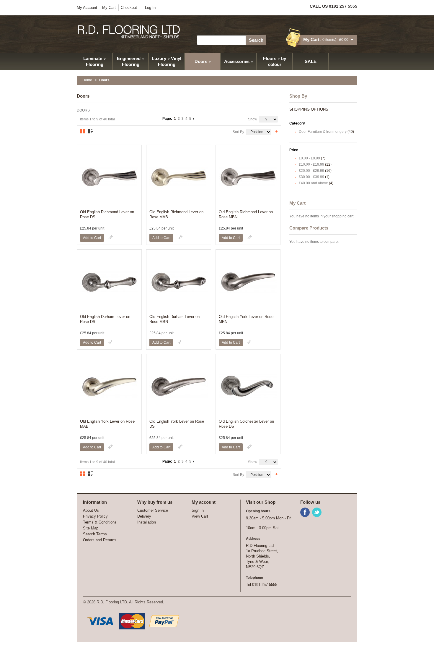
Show (252, 119)
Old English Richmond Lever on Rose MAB (176, 214)
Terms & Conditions (100, 522)
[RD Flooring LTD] (129, 32)
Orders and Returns (99, 540)
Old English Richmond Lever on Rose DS (107, 214)
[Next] (193, 119)
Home (87, 80)
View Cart (200, 516)
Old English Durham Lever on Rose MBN (174, 319)
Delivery (144, 516)
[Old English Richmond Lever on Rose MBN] (248, 177)
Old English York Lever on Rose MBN (246, 319)
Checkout (129, 7)
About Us (91, 510)
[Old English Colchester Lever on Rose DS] (248, 386)
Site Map (90, 528)
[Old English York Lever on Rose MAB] (109, 386)
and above (313, 183)
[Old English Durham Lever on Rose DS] (109, 282)
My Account (87, 7)
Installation (146, 522)
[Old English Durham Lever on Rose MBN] (178, 282)
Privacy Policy (95, 516)
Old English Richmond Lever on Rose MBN (246, 214)
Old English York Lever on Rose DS (176, 424)
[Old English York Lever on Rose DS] (178, 386)
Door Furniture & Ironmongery (323, 132)
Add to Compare (110, 237)
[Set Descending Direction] (276, 131)
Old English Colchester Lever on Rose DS (246, 424)
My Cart (109, 7)
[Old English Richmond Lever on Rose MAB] (178, 177)
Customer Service (152, 510)
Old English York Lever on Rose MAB (107, 424)
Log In (150, 7)
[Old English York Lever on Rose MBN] (248, 282)
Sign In (198, 510)
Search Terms (95, 534)
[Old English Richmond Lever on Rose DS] (109, 177)
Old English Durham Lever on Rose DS (105, 319)
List (90, 131)
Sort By (238, 132)
